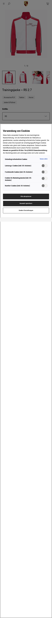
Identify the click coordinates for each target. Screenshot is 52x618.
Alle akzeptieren (26, 196)
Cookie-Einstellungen (26, 210)
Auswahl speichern (26, 203)
